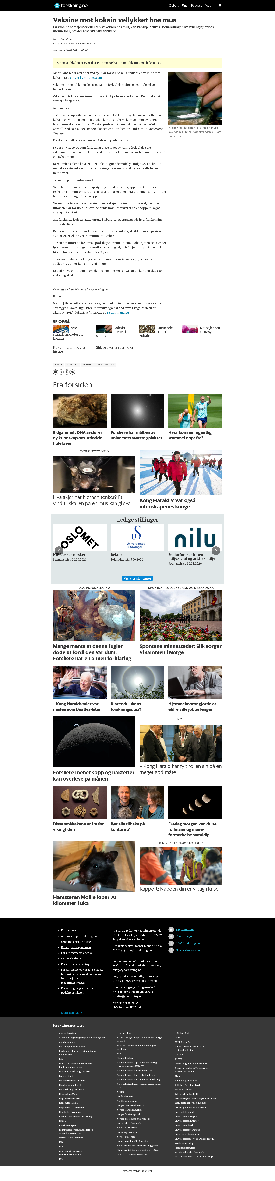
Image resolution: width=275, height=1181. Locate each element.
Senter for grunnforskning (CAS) (191, 1063)
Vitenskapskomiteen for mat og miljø (194, 1156)
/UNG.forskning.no (188, 943)
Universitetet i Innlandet (187, 1121)
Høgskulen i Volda (68, 1103)
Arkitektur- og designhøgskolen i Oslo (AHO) (82, 1037)
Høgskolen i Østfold (69, 1098)
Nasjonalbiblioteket (127, 1058)
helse (58, 364)
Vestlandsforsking (184, 1143)
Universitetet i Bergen (186, 1116)
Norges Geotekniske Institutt (132, 1105)
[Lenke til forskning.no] (108, 4)
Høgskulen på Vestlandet (72, 1107)
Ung (185, 5)
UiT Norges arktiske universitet (191, 1107)
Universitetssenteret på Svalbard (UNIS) (195, 1139)
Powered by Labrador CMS (137, 1171)
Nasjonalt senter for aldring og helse (135, 1070)
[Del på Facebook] (55, 372)
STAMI (178, 1076)
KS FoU (62, 1121)
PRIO (177, 1037)
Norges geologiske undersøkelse (133, 1118)
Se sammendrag (118, 312)
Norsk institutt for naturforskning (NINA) (138, 1145)
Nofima (120, 1092)
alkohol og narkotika (98, 364)
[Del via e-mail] (72, 372)
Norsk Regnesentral (127, 1132)
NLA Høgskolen (125, 1033)
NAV (61, 1142)
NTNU (120, 1053)
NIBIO (62, 1146)
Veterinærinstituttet (185, 1147)
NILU (61, 1159)
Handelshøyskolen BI (70, 1085)
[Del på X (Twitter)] (61, 372)
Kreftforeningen (67, 1125)
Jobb (208, 5)
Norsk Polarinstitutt (127, 1127)
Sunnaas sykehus (183, 1089)
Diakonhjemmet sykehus (72, 1046)
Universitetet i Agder (185, 1112)
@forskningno (185, 929)
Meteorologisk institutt (71, 1137)
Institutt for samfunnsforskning (75, 1116)
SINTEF (178, 1059)
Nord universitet (125, 1096)
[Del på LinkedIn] (66, 372)
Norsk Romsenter (126, 1136)
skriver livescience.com (85, 77)
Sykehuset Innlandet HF (187, 1094)
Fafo (61, 1059)
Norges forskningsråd (128, 1114)
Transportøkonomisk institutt (190, 1103)
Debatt (174, 5)
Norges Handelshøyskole (130, 1110)
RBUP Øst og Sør (183, 1042)
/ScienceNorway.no (188, 950)
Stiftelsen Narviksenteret (187, 1085)
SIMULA (179, 1054)
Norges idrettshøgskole (129, 1123)
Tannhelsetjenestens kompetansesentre (195, 1098)
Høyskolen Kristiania (70, 1112)
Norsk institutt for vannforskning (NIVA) (138, 1150)
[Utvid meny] (220, 5)
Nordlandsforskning (127, 1101)
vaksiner (72, 364)
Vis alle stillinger (137, 578)
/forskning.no (185, 936)
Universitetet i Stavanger (187, 1129)
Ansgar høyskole (67, 1033)
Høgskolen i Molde (68, 1094)
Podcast (196, 5)
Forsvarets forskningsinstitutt (74, 1071)
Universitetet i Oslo (184, 1125)
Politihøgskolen (183, 1033)
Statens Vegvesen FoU (186, 1080)
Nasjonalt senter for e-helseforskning (136, 1075)
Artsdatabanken (67, 1042)
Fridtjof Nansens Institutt (72, 1080)
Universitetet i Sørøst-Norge (189, 1134)
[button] (59, 550)
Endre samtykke (71, 1012)
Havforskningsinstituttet (72, 1089)
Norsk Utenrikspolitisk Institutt (133, 1141)
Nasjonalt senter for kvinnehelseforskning (139, 1079)
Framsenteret (66, 1076)
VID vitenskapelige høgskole (189, 1152)
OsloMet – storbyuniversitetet (132, 1154)
